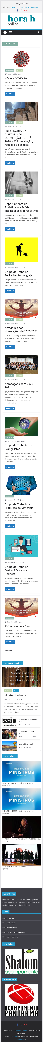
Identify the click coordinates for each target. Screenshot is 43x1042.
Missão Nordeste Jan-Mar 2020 (28, 720)
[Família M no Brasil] (9, 746)
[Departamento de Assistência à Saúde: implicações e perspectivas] (21, 183)
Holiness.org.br (8, 918)
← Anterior (7, 650)
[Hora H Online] (5, 32)
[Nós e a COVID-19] (21, 59)
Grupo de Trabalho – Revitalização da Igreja (19, 273)
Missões (16, 690)
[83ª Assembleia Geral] (21, 607)
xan (21, 74)
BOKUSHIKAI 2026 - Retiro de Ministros (18, 783)
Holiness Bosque (8, 923)
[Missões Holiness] (21, 677)
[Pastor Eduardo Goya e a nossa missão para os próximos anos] (21, 827)
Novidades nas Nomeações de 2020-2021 (21, 329)
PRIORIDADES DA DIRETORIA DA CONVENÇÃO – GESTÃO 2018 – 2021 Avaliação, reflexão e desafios (19, 137)
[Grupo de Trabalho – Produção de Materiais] (21, 485)
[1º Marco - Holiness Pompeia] (21, 855)
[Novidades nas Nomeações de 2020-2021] (21, 308)
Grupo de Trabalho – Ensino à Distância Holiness (17, 570)
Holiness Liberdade (9, 928)
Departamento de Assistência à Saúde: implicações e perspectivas (21, 207)
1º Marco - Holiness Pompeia (14, 866)
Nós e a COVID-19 (16, 78)
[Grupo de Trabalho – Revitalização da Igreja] (21, 249)
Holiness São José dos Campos (13, 932)
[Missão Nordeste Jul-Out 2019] (9, 734)
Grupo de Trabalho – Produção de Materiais (19, 505)
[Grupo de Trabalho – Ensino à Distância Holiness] (21, 546)
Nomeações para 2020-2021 (19, 385)
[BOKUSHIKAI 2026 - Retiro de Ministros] (21, 771)
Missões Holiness (15, 695)
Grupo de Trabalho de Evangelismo (18, 447)
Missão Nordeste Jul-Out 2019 (28, 732)
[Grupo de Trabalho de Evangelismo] (21, 426)
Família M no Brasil (26, 744)
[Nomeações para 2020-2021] (21, 364)
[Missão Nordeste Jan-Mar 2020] (9, 722)
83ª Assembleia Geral (18, 626)
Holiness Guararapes (10, 937)
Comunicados (10, 70)
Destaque (19, 70)
